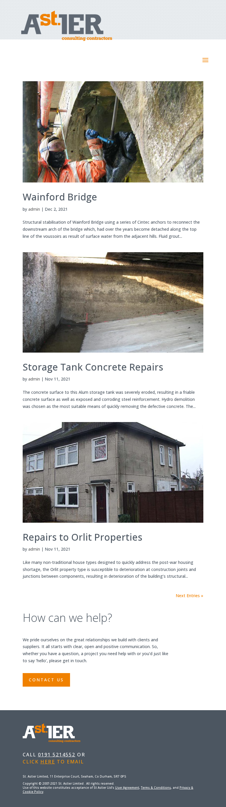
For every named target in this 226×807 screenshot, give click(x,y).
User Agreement (127, 788)
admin (34, 209)
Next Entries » (189, 595)
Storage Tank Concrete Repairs (93, 367)
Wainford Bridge (60, 196)
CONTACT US (46, 680)
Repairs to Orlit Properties (82, 537)
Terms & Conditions (156, 788)
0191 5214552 (56, 754)
